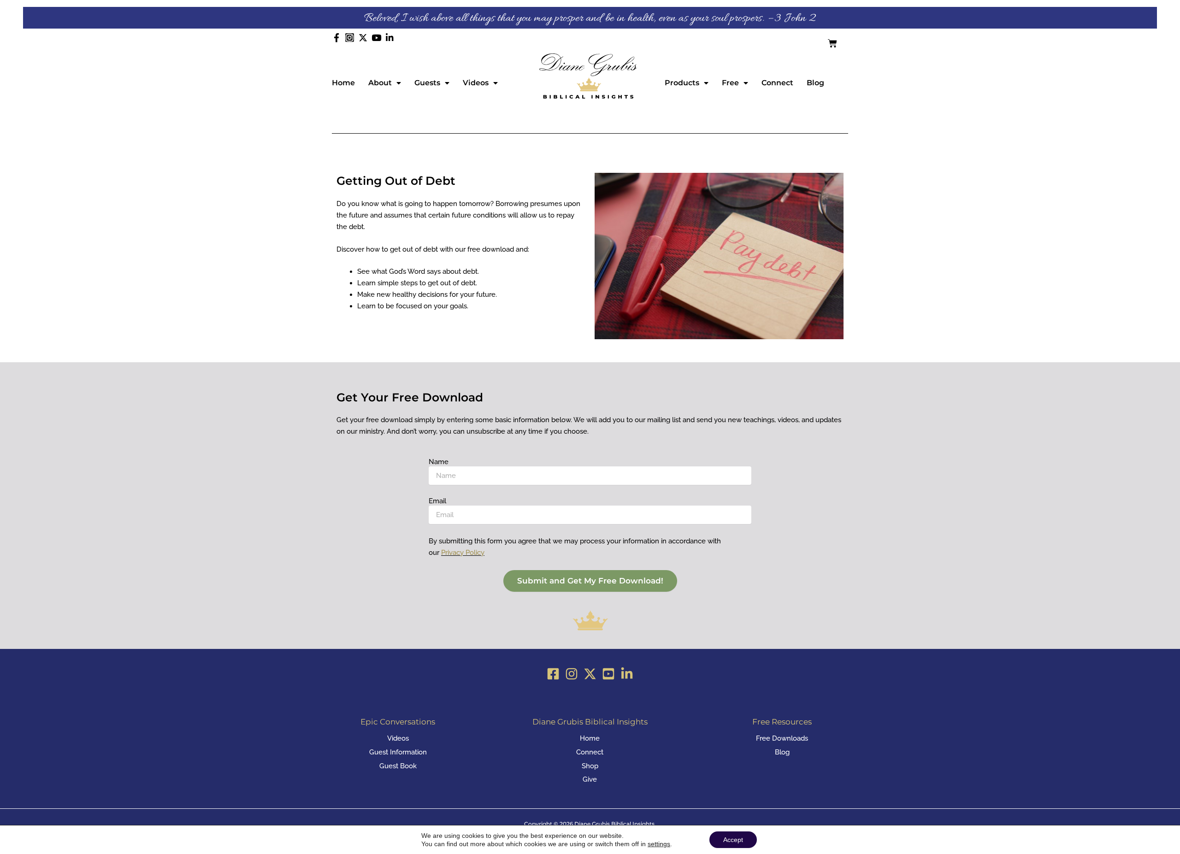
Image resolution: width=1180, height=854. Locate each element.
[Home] (590, 738)
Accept (733, 839)
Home (343, 82)
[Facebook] (553, 673)
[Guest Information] (398, 752)
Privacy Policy (462, 552)
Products (682, 82)
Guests (427, 82)
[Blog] (782, 752)
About (380, 82)
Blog (815, 82)
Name (438, 462)
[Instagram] (571, 673)
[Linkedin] (626, 673)
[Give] (590, 779)
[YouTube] (608, 673)
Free (730, 82)
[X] (590, 673)
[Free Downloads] (782, 738)
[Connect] (589, 752)
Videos (476, 82)
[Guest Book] (398, 766)
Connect (777, 82)
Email (437, 501)
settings (659, 844)
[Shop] (590, 766)
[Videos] (398, 738)
